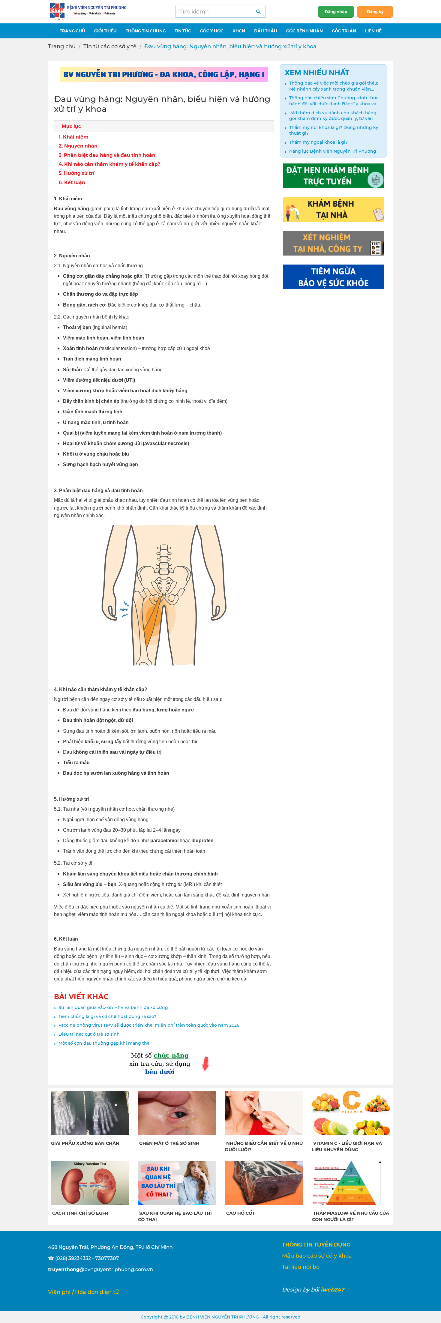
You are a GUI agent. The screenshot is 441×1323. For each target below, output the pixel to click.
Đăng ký (375, 11)
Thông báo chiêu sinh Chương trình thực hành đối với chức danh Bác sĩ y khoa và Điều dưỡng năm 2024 (334, 101)
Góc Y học (212, 31)
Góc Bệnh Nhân (304, 31)
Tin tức (183, 31)
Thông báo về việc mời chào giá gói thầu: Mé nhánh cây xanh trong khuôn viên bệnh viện (333, 86)
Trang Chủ (72, 31)
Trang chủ (62, 46)
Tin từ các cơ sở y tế (109, 46)
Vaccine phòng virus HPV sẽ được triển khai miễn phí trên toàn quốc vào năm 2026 (148, 1025)
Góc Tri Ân (344, 31)
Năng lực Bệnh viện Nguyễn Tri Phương (332, 151)
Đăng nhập (336, 11)
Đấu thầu (265, 31)
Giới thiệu (105, 31)
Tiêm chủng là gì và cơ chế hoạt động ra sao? (107, 1016)
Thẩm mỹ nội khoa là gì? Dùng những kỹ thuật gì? (333, 130)
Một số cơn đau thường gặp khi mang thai (104, 1043)
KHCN (238, 31)
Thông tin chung (146, 31)
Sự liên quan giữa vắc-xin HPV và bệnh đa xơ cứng (113, 1007)
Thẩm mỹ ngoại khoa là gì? (318, 142)
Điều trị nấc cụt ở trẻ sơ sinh (89, 1034)
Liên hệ (373, 31)
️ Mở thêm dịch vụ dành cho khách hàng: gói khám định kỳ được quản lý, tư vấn (333, 115)
